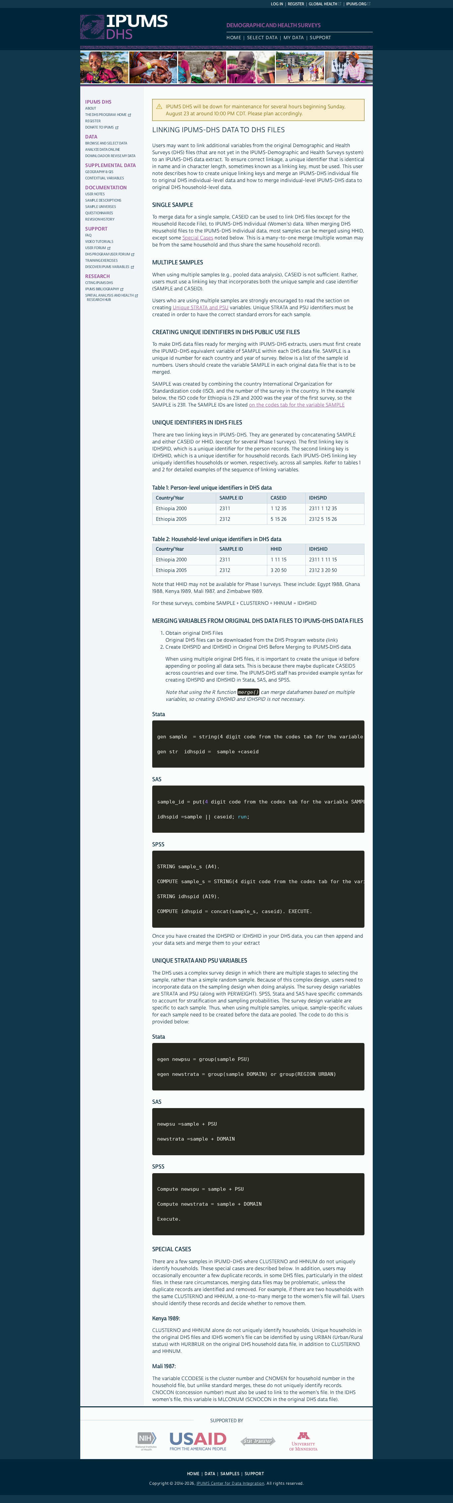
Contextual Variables (104, 178)
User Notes (95, 194)
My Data (294, 38)
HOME (193, 1473)
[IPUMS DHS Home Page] (123, 38)
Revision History (99, 219)
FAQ (88, 235)
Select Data (262, 38)
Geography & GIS (99, 172)
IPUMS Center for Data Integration (231, 1483)
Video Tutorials (99, 241)
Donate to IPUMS (99, 127)
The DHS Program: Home (106, 115)
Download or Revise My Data (110, 156)
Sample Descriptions (103, 200)
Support (320, 38)
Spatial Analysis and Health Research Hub (109, 297)
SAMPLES (230, 1473)
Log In (277, 4)
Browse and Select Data (106, 143)
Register (296, 4)
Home (234, 38)
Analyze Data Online (102, 149)
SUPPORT (254, 1473)
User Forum (95, 248)
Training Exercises (101, 260)
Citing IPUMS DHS (99, 283)
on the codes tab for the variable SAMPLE (297, 405)
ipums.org (356, 4)
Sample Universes (100, 207)
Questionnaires (99, 213)
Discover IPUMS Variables (107, 267)
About (90, 108)
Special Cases (197, 238)
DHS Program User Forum (107, 254)
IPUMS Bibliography (102, 289)
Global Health (323, 4)
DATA (210, 1473)
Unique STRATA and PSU (200, 308)
